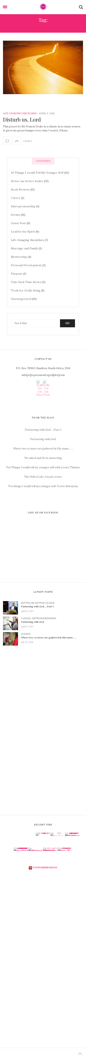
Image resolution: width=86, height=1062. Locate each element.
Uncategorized (21, 299)
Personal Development (26, 265)
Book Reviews (20, 189)
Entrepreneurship (23, 206)
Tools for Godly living (25, 290)
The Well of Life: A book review (43, 477)
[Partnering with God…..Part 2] (12, 607)
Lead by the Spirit (23, 231)
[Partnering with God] (12, 623)
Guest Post (18, 223)
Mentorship (19, 257)
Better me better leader (27, 181)
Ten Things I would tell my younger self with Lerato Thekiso (43, 467)
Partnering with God (43, 439)
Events (15, 215)
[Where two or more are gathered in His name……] (12, 638)
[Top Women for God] (43, 7)
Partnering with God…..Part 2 (43, 429)
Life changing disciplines (19, 113)
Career (15, 198)
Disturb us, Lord (22, 119)
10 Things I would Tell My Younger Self (37, 172)
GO (67, 323)
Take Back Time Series (26, 282)
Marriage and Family (24, 248)
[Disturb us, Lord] (43, 67)
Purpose (16, 273)
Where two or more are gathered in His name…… (43, 448)
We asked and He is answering (43, 458)
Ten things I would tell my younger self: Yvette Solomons (43, 486)
